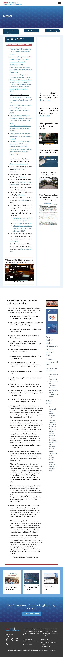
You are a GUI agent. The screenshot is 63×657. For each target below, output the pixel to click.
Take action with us (9, 32)
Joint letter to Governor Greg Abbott (53, 377)
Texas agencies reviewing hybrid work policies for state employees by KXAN (20, 136)
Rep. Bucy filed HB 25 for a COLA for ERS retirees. (52, 429)
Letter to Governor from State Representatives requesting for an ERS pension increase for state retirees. (53, 447)
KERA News (34, 557)
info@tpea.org (44, 639)
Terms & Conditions (43, 650)
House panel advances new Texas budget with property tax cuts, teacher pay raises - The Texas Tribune (26, 445)
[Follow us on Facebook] (7, 639)
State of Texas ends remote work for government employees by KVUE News (20, 128)
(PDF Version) (26, 352)
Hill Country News (24, 557)
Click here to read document (19, 164)
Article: (26, 499)
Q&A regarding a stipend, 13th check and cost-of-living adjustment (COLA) (22, 228)
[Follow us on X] (12, 639)
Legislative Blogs (52, 31)
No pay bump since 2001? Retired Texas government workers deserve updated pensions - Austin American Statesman (25, 365)
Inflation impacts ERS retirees (22, 223)
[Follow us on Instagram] (17, 639)
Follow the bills (31, 31)
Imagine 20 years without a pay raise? (21, 371)
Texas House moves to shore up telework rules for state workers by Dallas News (21, 69)
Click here (22, 177)
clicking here (14, 241)
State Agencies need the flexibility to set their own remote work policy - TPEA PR (21, 151)
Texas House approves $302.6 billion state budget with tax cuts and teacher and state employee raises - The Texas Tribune (26, 393)
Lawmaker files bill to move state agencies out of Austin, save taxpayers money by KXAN (20, 143)
